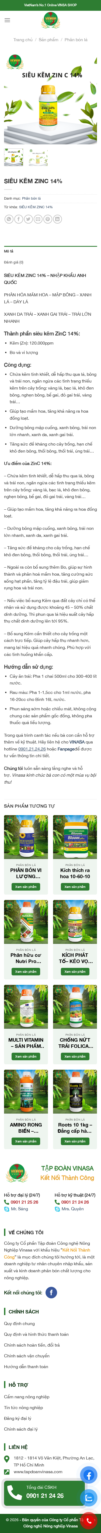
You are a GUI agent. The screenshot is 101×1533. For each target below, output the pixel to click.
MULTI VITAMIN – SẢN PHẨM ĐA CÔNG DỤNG (25, 1043)
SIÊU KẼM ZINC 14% (36, 207)
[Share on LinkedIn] (57, 219)
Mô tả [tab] (8, 251)
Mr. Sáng (19, 1208)
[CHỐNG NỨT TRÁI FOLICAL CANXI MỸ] (75, 1007)
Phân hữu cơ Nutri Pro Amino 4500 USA (26, 958)
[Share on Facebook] (18, 219)
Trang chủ (23, 39)
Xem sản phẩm (25, 886)
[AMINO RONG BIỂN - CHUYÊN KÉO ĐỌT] (26, 1092)
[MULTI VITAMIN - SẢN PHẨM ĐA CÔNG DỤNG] (26, 1007)
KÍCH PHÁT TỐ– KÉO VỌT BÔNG (75, 958)
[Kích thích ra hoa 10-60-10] (75, 837)
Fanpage (66, 748)
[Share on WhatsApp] (9, 219)
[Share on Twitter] (28, 219)
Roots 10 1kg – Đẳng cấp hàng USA (75, 1128)
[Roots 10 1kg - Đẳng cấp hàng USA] (75, 1092)
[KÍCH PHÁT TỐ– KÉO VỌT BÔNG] (75, 922)
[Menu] (7, 20)
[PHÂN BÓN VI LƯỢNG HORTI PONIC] (26, 837)
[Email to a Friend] (38, 219)
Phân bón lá (76, 39)
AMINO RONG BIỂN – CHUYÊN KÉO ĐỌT (26, 1128)
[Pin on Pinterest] (47, 219)
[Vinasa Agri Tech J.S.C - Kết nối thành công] (50, 20)
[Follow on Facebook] (51, 1292)
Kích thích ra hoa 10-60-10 (75, 873)
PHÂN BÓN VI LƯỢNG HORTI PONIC (26, 873)
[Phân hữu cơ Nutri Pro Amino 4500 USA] (26, 922)
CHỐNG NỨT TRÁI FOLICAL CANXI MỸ (75, 1043)
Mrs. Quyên (73, 1208)
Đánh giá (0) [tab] (13, 262)
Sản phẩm (48, 39)
